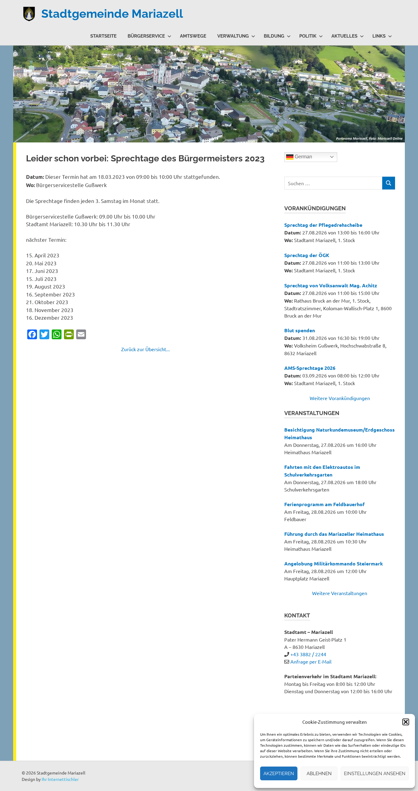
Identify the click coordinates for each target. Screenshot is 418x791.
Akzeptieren (278, 773)
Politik (307, 36)
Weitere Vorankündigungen (340, 398)
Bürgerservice (146, 36)
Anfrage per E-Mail (310, 661)
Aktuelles (344, 36)
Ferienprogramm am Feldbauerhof (324, 504)
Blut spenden (299, 330)
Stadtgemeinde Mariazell (112, 13)
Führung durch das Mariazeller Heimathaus (334, 534)
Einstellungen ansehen (374, 773)
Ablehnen (319, 773)
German (302, 156)
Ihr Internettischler (60, 779)
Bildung (274, 36)
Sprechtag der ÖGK (306, 255)
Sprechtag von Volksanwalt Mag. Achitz (330, 285)
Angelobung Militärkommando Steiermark (333, 563)
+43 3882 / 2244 (308, 654)
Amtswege (193, 36)
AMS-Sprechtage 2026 (309, 368)
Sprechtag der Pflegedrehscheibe (323, 225)
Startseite (103, 36)
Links (379, 36)
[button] (406, 722)
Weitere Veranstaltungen (339, 593)
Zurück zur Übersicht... (145, 349)
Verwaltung (233, 36)
